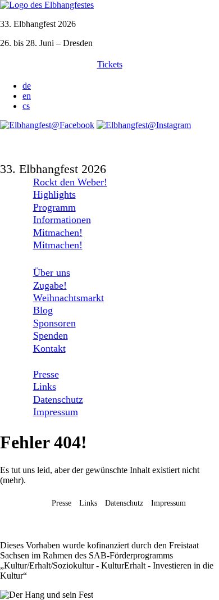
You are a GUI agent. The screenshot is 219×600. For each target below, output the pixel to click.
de (26, 85)
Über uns (51, 272)
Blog (43, 310)
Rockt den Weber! (70, 182)
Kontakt (49, 348)
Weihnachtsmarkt (68, 297)
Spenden (50, 335)
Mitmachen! (58, 232)
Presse (46, 374)
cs (26, 106)
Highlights (54, 194)
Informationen (62, 219)
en (26, 96)
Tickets (109, 64)
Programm (54, 207)
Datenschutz (58, 399)
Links (44, 386)
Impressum (55, 411)
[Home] (47, 5)
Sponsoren (54, 323)
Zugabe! (50, 285)
